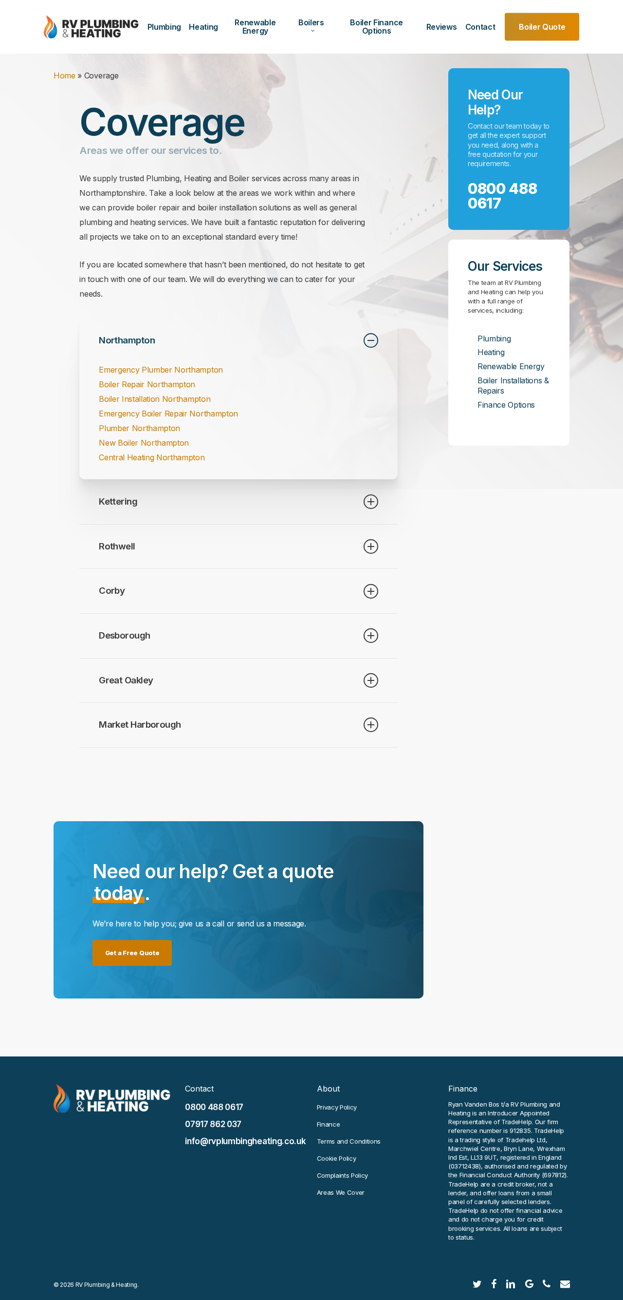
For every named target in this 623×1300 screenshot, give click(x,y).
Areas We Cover (341, 1192)
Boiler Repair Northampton (147, 384)
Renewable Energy (511, 366)
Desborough (124, 635)
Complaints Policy (342, 1175)
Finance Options (506, 405)
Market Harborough (140, 724)
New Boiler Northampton (144, 443)
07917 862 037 (213, 1124)
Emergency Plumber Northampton (161, 370)
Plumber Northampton (139, 428)
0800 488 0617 (502, 196)
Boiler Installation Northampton (154, 399)
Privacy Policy (337, 1107)
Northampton (127, 340)
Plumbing (494, 338)
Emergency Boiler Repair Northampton (168, 413)
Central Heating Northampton (151, 457)
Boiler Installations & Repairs (513, 386)
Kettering (118, 501)
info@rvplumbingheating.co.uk (245, 1141)
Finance (328, 1124)
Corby (112, 590)
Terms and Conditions (349, 1141)
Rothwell (117, 546)
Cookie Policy (336, 1158)
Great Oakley (126, 680)
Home (64, 75)
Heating (491, 352)
